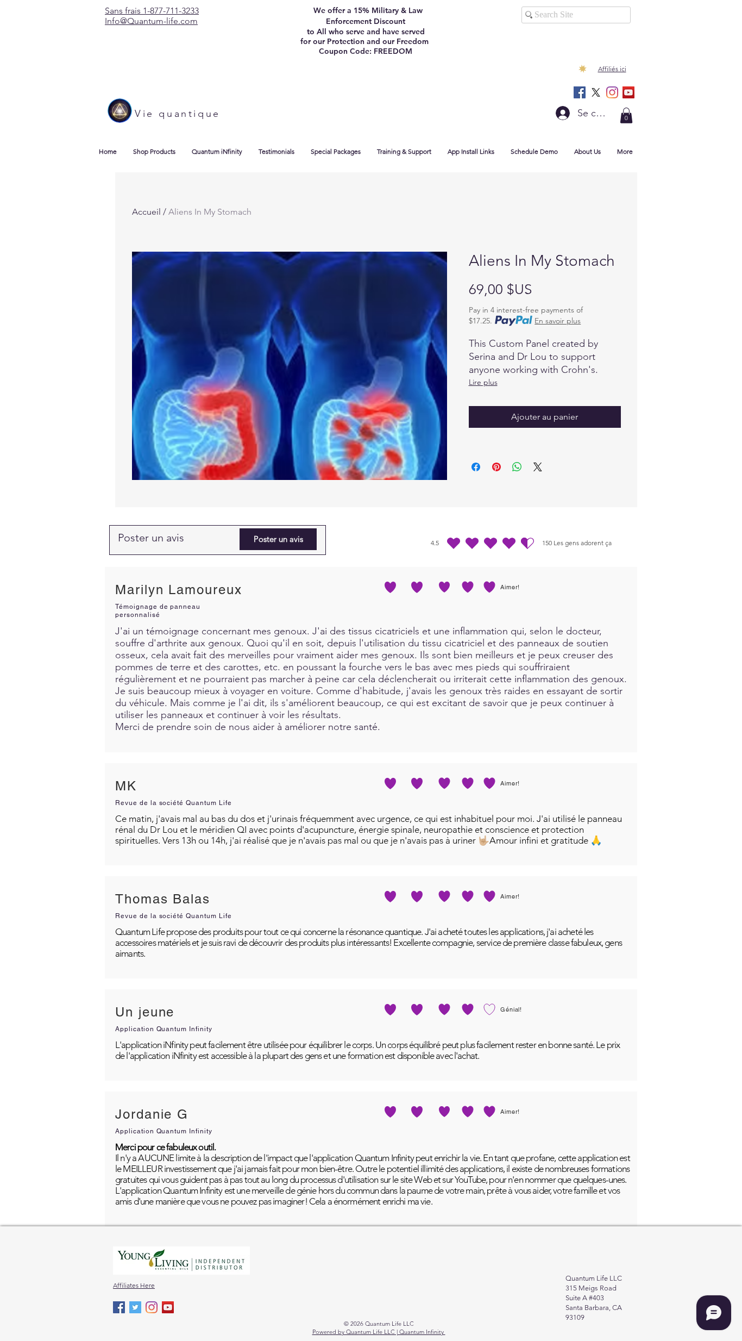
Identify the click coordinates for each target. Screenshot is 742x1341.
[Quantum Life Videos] (628, 92)
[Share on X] (537, 466)
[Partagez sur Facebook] (475, 466)
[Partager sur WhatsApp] (517, 466)
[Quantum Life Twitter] (135, 1307)
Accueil (146, 212)
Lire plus (483, 382)
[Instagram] (612, 92)
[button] (626, 115)
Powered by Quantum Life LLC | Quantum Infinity (378, 1332)
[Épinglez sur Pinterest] (496, 466)
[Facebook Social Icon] (580, 92)
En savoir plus (558, 321)
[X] (596, 92)
